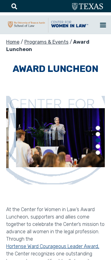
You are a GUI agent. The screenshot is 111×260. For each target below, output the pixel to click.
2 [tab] (98, 134)
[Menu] (102, 25)
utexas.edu (87, 6)
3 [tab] (98, 140)
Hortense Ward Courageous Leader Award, (52, 246)
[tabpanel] (55, 140)
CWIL (69, 27)
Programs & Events (46, 42)
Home (12, 42)
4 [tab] (98, 146)
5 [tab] (98, 152)
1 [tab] (98, 128)
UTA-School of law (26, 28)
